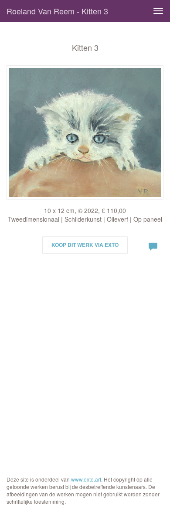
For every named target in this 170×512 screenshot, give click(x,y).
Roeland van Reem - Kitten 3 (57, 11)
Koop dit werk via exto (85, 245)
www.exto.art (86, 479)
